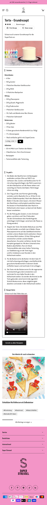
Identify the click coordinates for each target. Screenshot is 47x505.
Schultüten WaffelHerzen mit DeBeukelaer (17, 402)
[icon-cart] (42, 10)
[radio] (6, 24)
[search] (7, 10)
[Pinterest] (17, 487)
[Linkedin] (35, 487)
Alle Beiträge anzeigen (22, 422)
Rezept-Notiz (10, 290)
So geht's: (9, 172)
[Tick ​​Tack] (29, 487)
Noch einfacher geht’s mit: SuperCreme (21, 137)
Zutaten (9, 70)
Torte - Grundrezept (17, 20)
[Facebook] (11, 487)
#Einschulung (8, 410)
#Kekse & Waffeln (31, 410)
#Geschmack (19, 410)
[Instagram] (23, 487)
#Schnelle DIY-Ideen (10, 414)
